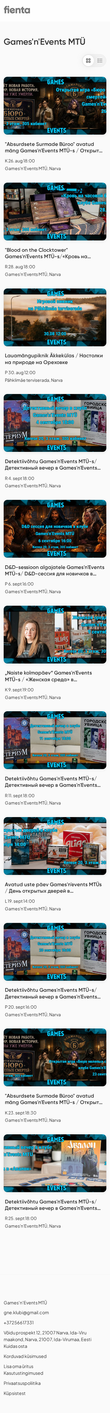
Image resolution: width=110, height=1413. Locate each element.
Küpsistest (15, 1393)
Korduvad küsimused (25, 1356)
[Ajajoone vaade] (99, 60)
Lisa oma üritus (18, 1366)
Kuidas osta (15, 1346)
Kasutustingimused (23, 1373)
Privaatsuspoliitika (22, 1383)
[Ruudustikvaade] (88, 60)
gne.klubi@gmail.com (26, 1312)
